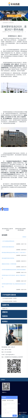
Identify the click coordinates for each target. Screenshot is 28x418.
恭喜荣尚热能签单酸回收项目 (8, 246)
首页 (4, 22)
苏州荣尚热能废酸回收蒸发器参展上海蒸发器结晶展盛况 (14, 269)
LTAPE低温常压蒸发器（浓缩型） (9, 298)
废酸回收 (5, 312)
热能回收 (5, 316)
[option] (14, 16)
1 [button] (13, 20)
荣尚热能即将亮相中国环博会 (8, 258)
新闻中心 (7, 22)
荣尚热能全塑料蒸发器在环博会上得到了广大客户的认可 (14, 252)
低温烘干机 (5, 305)
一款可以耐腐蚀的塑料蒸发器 (8, 241)
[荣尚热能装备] (14, 4)
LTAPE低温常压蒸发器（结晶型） (9, 301)
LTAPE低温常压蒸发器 (9, 295)
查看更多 (24, 236)
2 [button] (14, 20)
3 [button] (15, 20)
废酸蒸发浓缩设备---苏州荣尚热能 (9, 264)
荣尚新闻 (12, 22)
